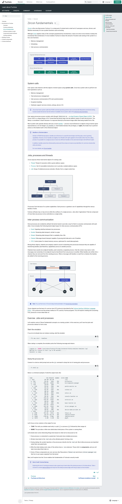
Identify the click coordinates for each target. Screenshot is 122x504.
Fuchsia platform (50, 2)
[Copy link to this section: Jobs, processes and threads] (54, 155)
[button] (11, 23)
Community (26, 10)
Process (33, 166)
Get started (5, 10)
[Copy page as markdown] (55, 23)
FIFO (32, 241)
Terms (26, 500)
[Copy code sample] (98, 337)
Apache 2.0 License (29, 489)
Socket (33, 232)
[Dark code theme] (96, 337)
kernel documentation (72, 303)
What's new (39, 2)
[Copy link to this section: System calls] (40, 83)
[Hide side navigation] (20, 501)
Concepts (16, 10)
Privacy (31, 500)
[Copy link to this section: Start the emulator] (42, 330)
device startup (46, 467)
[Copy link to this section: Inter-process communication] (55, 220)
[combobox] (92, 2)
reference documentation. (81, 111)
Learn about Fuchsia (9, 7)
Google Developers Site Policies (51, 489)
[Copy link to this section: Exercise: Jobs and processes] (55, 318)
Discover (20, 2)
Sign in (117, 2)
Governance (38, 10)
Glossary (49, 10)
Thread (33, 163)
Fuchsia (29, 19)
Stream (33, 235)
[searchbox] (11, 16)
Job (32, 169)
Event (32, 229)
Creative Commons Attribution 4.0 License (69, 488)
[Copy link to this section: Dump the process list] (45, 359)
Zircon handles (47, 148)
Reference (29, 2)
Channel (33, 238)
